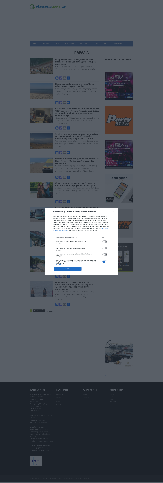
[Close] (114, 212)
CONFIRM (65, 269)
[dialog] (81, 241)
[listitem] (81, 238)
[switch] (104, 241)
